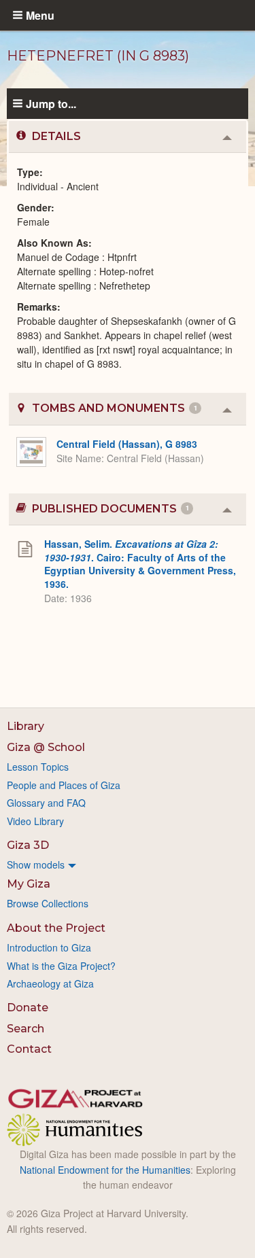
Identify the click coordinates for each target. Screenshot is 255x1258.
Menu (40, 15)
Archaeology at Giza (50, 983)
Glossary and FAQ (46, 802)
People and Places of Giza (63, 785)
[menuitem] (127, 864)
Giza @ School (46, 747)
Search (25, 1028)
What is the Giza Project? (61, 966)
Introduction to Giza (49, 947)
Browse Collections (47, 903)
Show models (36, 864)
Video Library (35, 821)
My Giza (28, 883)
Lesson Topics (38, 766)
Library (25, 726)
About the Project (56, 928)
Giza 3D (28, 845)
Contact (29, 1049)
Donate (27, 1007)
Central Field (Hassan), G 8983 (126, 444)
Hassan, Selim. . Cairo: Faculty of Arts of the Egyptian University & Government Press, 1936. (140, 564)
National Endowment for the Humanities (105, 1169)
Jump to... (51, 103)
